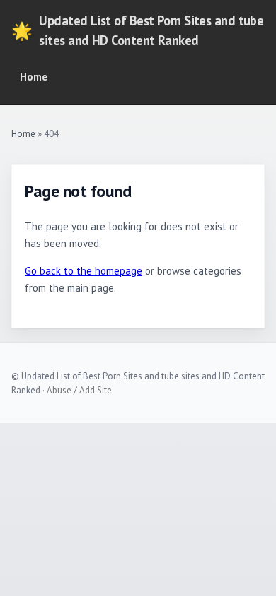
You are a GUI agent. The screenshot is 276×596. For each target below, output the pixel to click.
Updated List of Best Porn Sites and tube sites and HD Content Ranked (137, 30)
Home (33, 76)
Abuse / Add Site (79, 390)
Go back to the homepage (83, 271)
